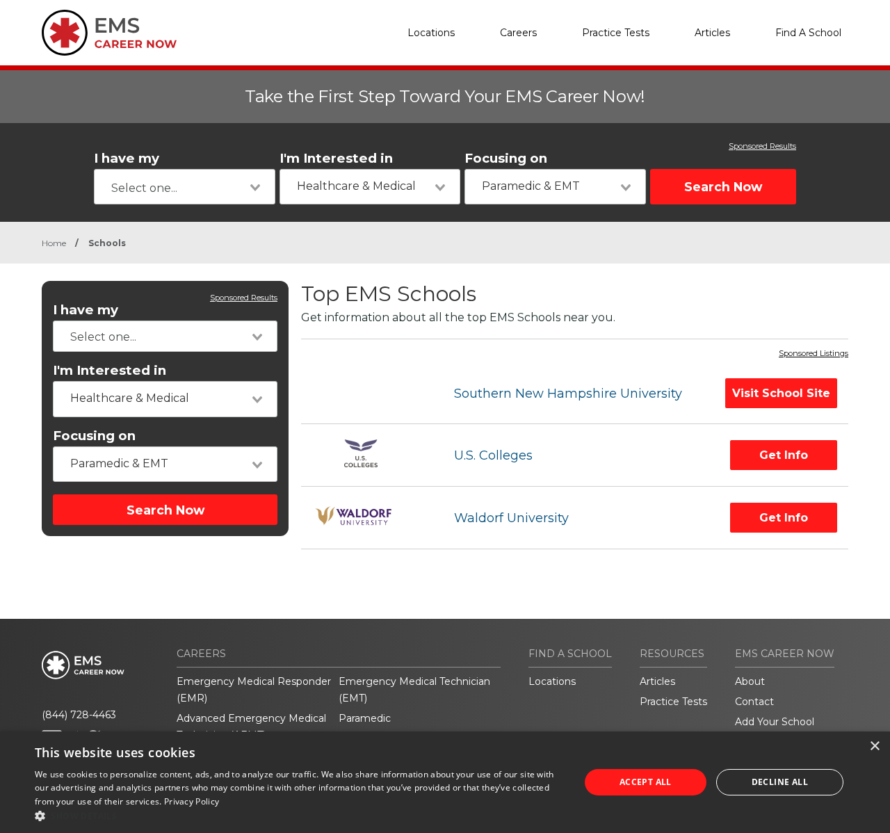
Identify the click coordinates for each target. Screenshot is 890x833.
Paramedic (365, 718)
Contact (754, 701)
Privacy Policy (191, 801)
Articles (712, 32)
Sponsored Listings (813, 353)
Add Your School (774, 721)
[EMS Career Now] (111, 33)
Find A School (808, 32)
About (750, 681)
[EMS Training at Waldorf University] (365, 517)
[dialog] (445, 782)
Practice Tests (615, 32)
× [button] (874, 746)
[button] (299, 816)
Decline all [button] (780, 782)
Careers (518, 32)
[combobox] (185, 187)
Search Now (723, 186)
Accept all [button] (646, 782)
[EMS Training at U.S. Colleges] (365, 455)
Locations (431, 32)
